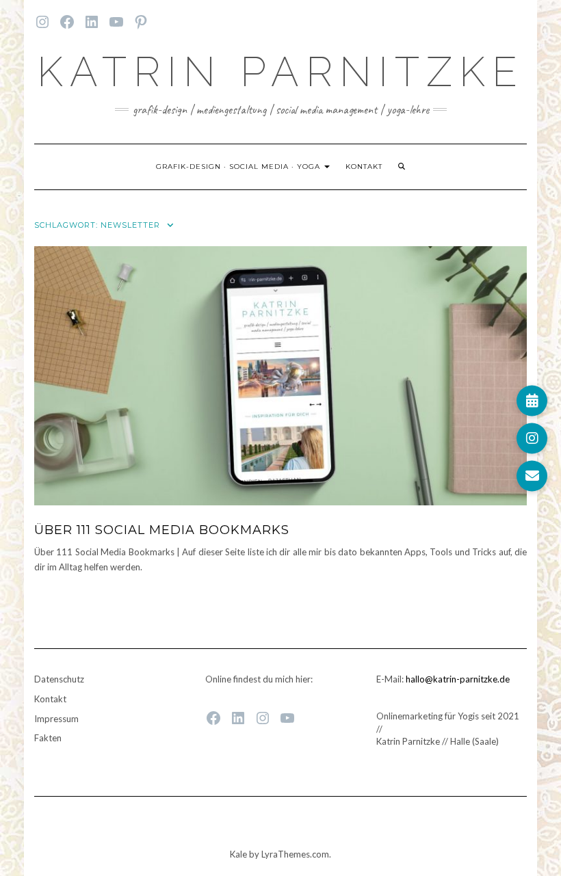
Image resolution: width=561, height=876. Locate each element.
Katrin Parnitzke (280, 72)
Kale (238, 854)
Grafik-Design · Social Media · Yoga (239, 166)
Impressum (56, 718)
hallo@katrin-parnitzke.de (458, 679)
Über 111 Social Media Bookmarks (161, 529)
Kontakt (363, 166)
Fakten (48, 737)
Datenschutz (59, 679)
